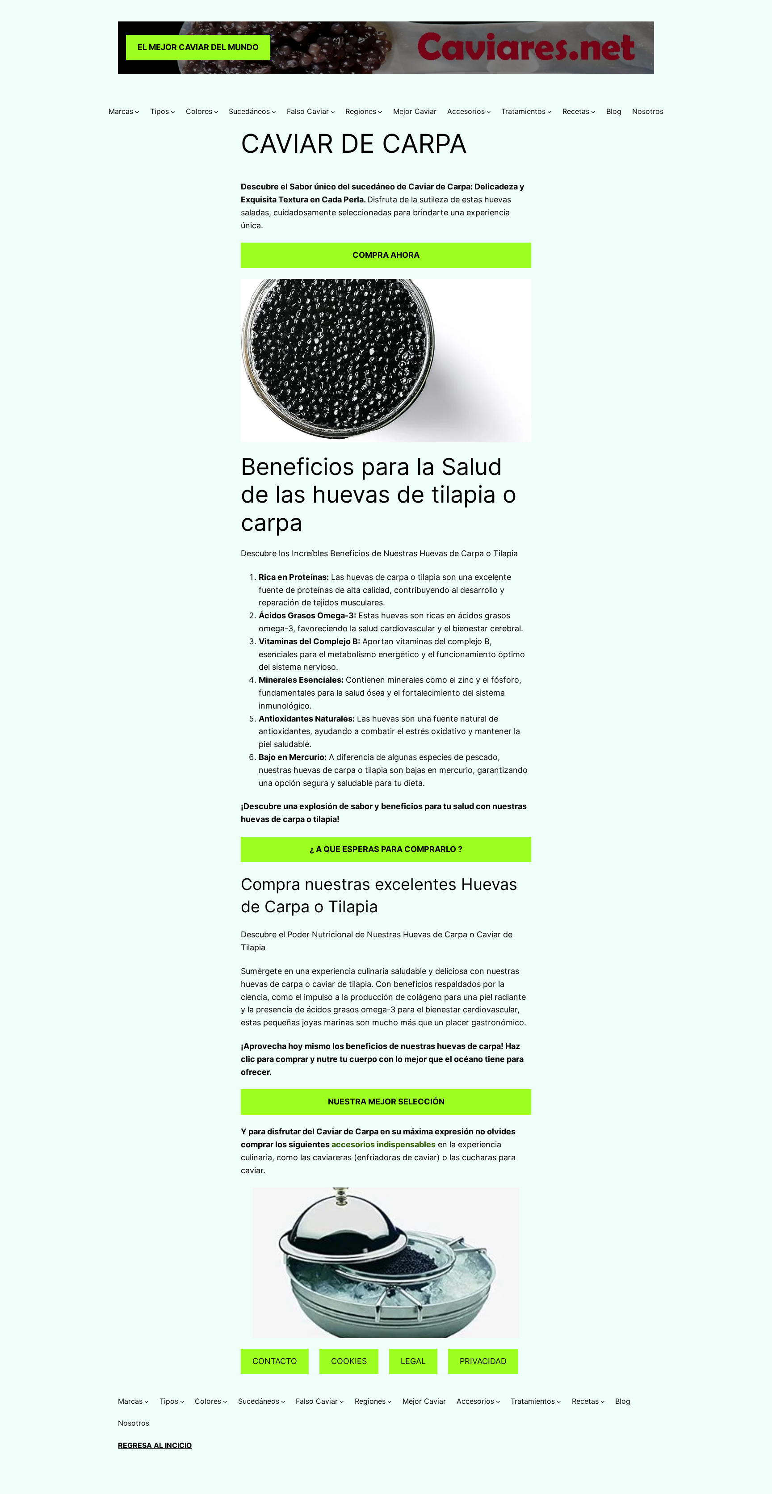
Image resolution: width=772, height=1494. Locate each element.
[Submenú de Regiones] (380, 111)
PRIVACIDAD (483, 1361)
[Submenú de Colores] (216, 111)
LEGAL (413, 1361)
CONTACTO (274, 1361)
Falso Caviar (308, 111)
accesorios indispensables (383, 1144)
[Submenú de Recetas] (593, 111)
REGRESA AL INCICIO (155, 1445)
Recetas (575, 111)
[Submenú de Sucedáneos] (274, 111)
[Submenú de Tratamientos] (549, 111)
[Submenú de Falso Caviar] (333, 111)
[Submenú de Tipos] (173, 111)
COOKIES (349, 1361)
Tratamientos (523, 111)
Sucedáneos (249, 111)
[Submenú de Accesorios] (489, 111)
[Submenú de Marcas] (137, 111)
